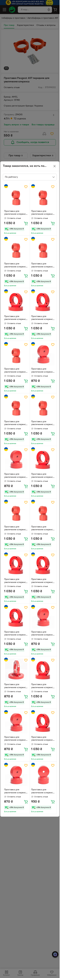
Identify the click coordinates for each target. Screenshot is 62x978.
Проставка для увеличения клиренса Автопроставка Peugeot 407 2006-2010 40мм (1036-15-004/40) (42, 423)
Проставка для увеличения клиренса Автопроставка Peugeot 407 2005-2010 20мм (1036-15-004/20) (15, 739)
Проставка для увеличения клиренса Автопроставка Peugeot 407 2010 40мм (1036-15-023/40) (16, 318)
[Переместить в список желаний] (25, 186)
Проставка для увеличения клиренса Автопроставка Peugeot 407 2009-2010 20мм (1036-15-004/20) (42, 634)
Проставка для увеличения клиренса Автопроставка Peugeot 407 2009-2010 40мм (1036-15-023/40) (15, 581)
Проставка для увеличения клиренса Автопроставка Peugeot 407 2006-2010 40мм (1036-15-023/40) (15, 634)
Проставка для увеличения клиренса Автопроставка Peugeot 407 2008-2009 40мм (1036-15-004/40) (15, 529)
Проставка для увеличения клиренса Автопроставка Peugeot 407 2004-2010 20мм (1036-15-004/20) (15, 791)
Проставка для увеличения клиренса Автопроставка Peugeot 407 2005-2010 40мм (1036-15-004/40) (15, 265)
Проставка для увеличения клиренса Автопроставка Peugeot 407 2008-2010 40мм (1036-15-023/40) (42, 739)
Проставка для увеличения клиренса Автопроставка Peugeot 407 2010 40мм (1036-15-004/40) (16, 213)
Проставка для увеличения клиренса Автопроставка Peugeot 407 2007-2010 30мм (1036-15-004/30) (42, 791)
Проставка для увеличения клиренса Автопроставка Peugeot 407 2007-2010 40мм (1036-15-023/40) (42, 318)
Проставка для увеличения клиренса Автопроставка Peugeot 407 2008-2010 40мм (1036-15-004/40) (42, 529)
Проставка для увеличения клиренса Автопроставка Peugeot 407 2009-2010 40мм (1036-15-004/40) (15, 423)
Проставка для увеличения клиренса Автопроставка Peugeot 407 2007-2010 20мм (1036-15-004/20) (42, 371)
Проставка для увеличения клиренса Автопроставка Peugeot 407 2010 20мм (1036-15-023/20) (16, 686)
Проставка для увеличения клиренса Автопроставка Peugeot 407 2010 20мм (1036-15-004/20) (16, 476)
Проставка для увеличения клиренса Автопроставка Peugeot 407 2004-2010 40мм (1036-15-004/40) (42, 265)
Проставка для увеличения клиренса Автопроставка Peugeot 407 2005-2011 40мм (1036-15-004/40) (16, 371)
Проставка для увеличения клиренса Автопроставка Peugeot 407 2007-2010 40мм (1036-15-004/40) (42, 213)
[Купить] (25, 223)
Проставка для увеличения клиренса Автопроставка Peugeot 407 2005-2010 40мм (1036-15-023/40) (42, 581)
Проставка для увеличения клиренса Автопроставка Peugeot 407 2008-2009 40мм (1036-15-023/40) (42, 686)
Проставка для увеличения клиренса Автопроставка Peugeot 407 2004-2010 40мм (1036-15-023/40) (42, 476)
